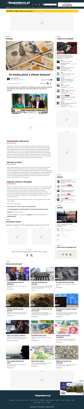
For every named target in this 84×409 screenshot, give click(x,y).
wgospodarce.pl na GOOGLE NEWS (20, 209)
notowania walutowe (29, 225)
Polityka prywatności (41, 406)
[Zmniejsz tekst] (50, 83)
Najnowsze (8, 7)
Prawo (20, 7)
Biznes (17, 7)
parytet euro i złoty (39, 225)
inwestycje (16, 225)
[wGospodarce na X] (36, 4)
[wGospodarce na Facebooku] (33, 4)
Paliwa (29, 7)
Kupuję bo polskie (40, 7)
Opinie (70, 7)
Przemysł (50, 7)
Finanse (13, 7)
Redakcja (48, 402)
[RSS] (39, 4)
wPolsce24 (29, 214)
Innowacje (46, 7)
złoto (48, 225)
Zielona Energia (64, 7)
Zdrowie (55, 7)
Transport (24, 7)
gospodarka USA (9, 225)
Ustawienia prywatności (49, 406)
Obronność (33, 7)
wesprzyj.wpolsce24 (11, 216)
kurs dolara (21, 225)
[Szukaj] (43, 4)
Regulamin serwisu (33, 406)
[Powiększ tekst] (48, 83)
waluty (45, 225)
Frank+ (59, 7)
